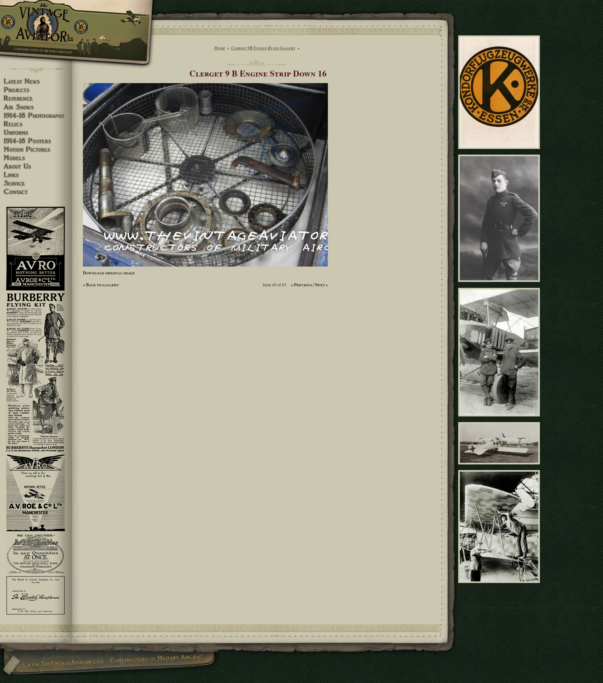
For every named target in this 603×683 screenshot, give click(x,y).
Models (36, 158)
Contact (36, 192)
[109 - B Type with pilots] (500, 419)
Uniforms (36, 132)
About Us (36, 166)
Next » (321, 285)
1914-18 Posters (36, 141)
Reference (36, 98)
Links (36, 175)
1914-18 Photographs (36, 115)
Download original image (109, 273)
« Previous (301, 285)
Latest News (36, 81)
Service (36, 183)
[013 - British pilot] (500, 285)
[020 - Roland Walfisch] (500, 467)
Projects (36, 90)
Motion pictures (36, 149)
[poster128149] (500, 152)
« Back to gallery (101, 285)
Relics (36, 124)
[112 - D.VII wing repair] (500, 586)
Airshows (36, 107)
